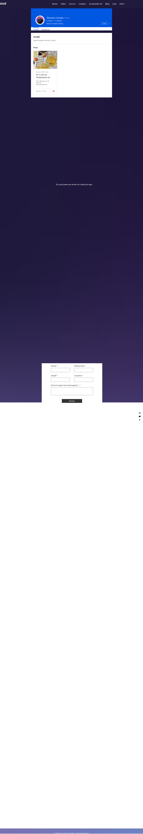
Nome (53, 366)
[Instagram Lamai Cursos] (140, 413)
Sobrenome (79, 366)
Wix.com (86, 833)
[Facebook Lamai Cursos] (140, 420)
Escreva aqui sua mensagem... (65, 385)
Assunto (78, 376)
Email (53, 376)
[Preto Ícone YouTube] (140, 416)
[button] (72, 4)
